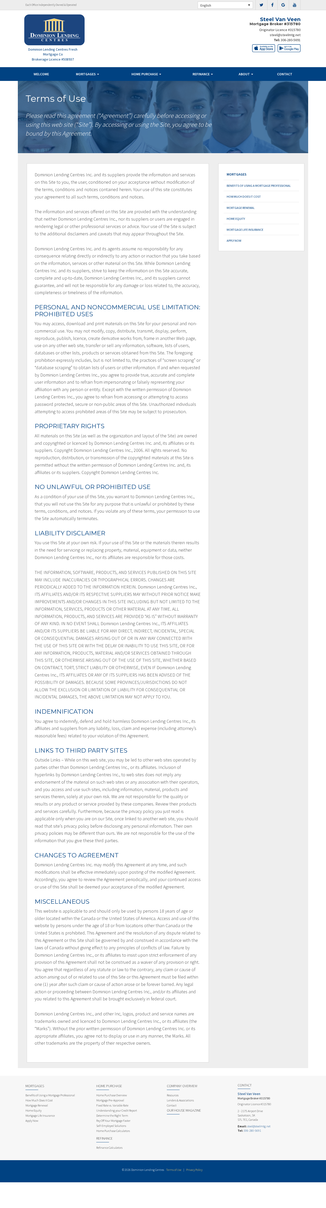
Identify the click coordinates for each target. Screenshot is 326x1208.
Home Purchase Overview (111, 1095)
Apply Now (234, 240)
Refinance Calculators (109, 1147)
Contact (284, 74)
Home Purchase (145, 74)
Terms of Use (173, 1170)
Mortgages (86, 74)
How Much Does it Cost (244, 196)
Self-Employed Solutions (111, 1126)
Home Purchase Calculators (113, 1131)
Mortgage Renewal (241, 208)
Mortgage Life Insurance (245, 230)
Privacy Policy (194, 1170)
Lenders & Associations (180, 1100)
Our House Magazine (184, 1110)
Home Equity (236, 219)
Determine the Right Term (112, 1115)
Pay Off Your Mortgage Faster (113, 1121)
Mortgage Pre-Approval (110, 1100)
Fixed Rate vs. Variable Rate (112, 1105)
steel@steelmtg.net (285, 35)
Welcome (41, 74)
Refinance (201, 74)
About (245, 74)
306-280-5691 (291, 40)
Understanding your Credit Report (116, 1110)
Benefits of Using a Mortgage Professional (259, 186)
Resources (173, 1095)
